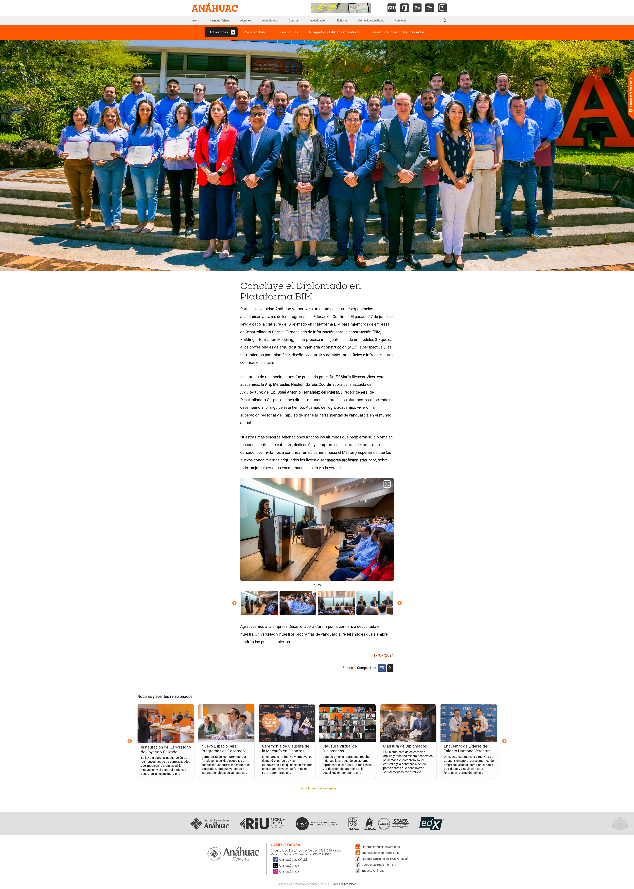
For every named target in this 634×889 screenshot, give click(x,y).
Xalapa (289, 865)
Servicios (400, 20)
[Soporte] (442, 7)
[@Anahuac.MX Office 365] (404, 7)
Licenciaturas (287, 32)
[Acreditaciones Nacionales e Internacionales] (377, 823)
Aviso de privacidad (344, 884)
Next (399, 603)
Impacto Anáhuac (372, 870)
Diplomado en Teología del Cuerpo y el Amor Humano (467, 748)
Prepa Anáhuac (255, 32)
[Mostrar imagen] (259, 603)
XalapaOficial (293, 859)
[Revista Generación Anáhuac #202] (341, 7)
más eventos (327, 788)
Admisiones (219, 32)
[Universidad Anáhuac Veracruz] (233, 854)
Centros (294, 20)
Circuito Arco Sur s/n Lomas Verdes (294, 850)
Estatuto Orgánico (384, 858)
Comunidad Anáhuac (371, 20)
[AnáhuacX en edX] (431, 823)
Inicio (195, 20)
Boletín (347, 668)
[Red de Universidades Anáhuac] (209, 823)
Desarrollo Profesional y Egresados (397, 32)
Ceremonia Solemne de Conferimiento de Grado (162, 748)
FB (382, 668)
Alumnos (245, 20)
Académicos (270, 20)
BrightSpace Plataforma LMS (380, 852)
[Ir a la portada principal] (214, 8)
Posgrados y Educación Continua (334, 32)
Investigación (318, 20)
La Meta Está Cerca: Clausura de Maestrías (403, 748)
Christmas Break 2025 (221, 746)
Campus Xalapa (219, 20)
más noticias (307, 788)
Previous (234, 603)
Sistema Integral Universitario (380, 847)
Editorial (342, 20)
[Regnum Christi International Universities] (262, 823)
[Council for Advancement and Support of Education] (316, 823)
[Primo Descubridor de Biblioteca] (429, 7)
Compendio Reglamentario (378, 864)
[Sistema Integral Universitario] (391, 7)
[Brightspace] (417, 7)
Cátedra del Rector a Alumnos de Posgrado (281, 748)
